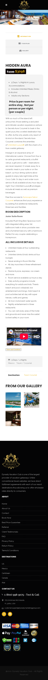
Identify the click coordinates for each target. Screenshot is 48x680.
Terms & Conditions (10, 550)
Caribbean (6, 573)
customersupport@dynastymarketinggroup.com (22, 608)
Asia (3, 583)
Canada (5, 578)
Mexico (5, 569)
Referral (5, 527)
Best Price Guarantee (11, 522)
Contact (5, 513)
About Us (6, 508)
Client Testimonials (10, 532)
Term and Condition (13, 350)
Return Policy (7, 546)
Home (4, 504)
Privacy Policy (8, 541)
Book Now (6, 518)
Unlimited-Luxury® (16, 145)
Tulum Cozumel (30, 375)
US (3, 564)
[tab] (24, 36)
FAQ (3, 536)
